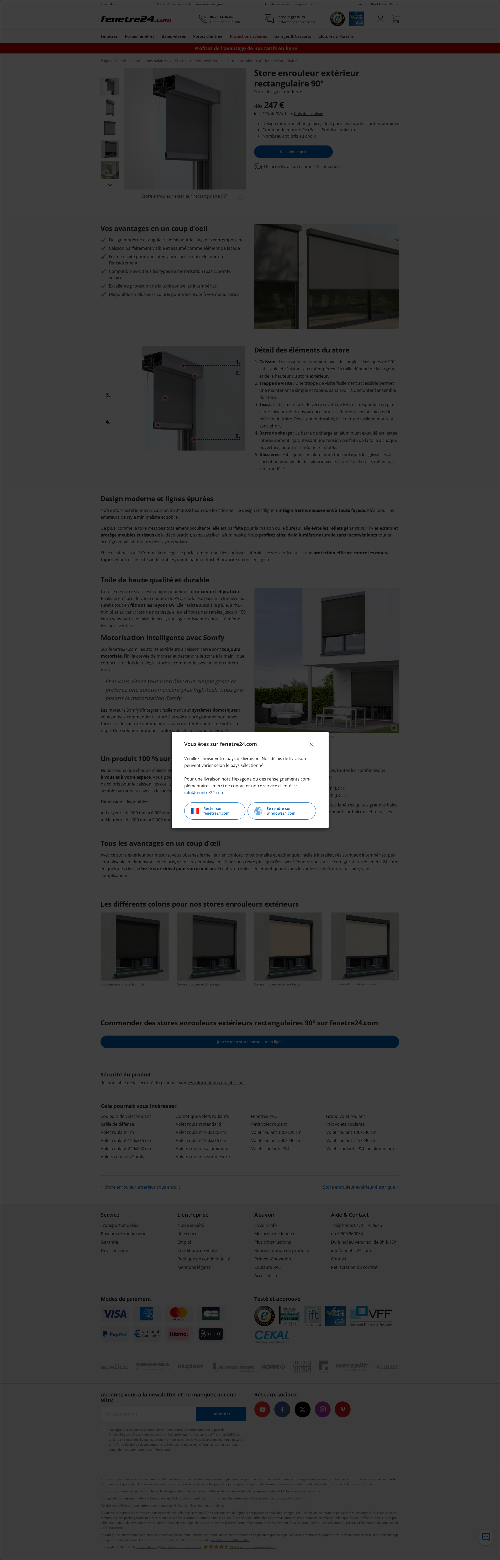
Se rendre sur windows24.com (281, 811)
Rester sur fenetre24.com (216, 811)
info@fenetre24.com (204, 792)
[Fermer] (312, 744)
